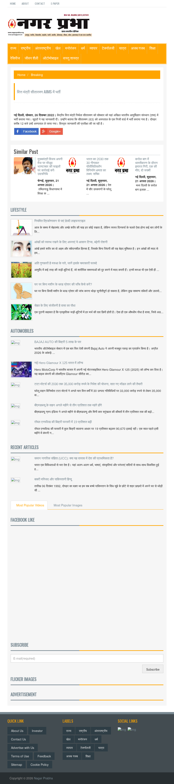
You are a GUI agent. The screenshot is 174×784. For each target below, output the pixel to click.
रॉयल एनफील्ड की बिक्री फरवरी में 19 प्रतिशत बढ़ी (63, 422)
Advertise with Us (22, 747)
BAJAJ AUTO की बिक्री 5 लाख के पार (57, 342)
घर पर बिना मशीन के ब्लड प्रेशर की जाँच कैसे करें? (63, 284)
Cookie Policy (40, 764)
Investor (37, 731)
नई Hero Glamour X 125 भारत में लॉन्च (58, 363)
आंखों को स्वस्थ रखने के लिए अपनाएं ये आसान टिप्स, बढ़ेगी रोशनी (70, 242)
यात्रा (122, 48)
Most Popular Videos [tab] (30, 505)
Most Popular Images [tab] (68, 505)
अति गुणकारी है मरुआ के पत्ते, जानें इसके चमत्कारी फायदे (65, 263)
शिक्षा (152, 48)
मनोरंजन (70, 48)
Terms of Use (20, 756)
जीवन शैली (31, 58)
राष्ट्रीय (25, 48)
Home (13, 3)
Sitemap (16, 764)
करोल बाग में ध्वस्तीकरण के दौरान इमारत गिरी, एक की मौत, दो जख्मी (146, 164)
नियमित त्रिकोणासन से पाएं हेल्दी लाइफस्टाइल (59, 221)
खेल (57, 48)
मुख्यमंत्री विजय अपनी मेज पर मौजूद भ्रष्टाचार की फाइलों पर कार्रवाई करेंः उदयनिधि (50, 166)
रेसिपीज (15, 58)
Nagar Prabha (43, 778)
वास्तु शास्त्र (71, 58)
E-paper (55, 3)
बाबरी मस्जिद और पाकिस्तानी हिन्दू (53, 479)
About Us (17, 731)
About (25, 3)
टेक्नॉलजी (108, 48)
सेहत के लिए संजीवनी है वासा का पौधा (54, 305)
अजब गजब (138, 48)
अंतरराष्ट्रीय (43, 48)
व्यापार (93, 48)
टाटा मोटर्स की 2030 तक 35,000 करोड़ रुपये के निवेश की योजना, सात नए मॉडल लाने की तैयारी (88, 384)
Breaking (37, 75)
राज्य (13, 48)
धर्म (83, 48)
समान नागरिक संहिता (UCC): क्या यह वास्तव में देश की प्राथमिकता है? (74, 458)
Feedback (44, 756)
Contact (40, 3)
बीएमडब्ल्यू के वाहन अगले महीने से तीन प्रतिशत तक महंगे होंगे (68, 405)
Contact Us (18, 739)
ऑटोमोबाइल (50, 58)
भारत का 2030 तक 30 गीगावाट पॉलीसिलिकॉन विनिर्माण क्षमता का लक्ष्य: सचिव (97, 166)
